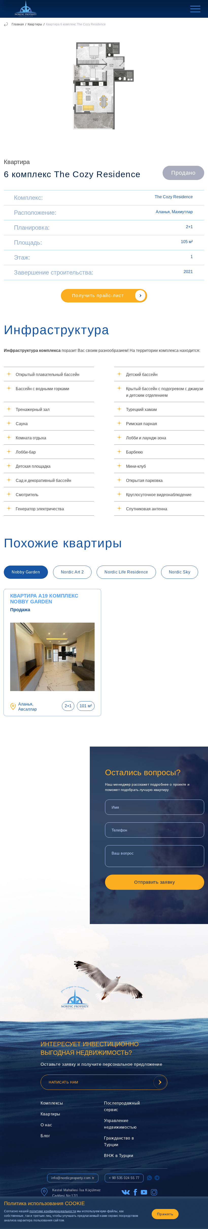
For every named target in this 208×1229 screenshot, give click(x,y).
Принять (165, 1214)
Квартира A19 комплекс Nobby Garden (44, 598)
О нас (46, 1125)
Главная (18, 24)
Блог (45, 1136)
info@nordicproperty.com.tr (72, 1178)
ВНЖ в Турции (118, 1155)
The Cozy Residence (174, 197)
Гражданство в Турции (119, 1141)
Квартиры (35, 24)
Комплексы (52, 1103)
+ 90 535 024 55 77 (124, 1178)
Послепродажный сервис (120, 1106)
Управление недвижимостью (120, 1123)
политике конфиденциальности (52, 1211)
